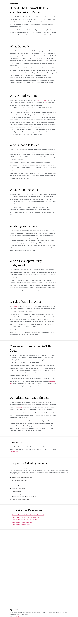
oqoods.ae (14, 3)
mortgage (19, 407)
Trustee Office (13, 238)
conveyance (14, 451)
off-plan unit (14, 306)
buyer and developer (42, 100)
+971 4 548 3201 (16, 616)
